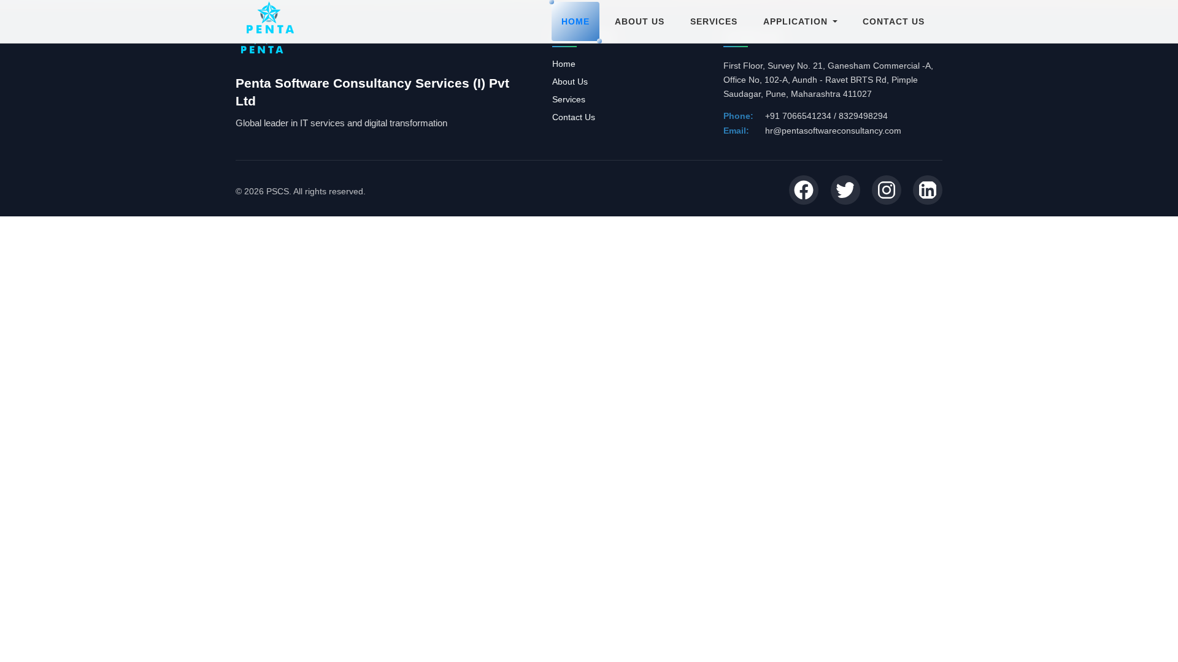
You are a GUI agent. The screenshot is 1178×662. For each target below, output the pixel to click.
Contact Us (573, 117)
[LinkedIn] (927, 191)
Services (568, 99)
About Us (570, 81)
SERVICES (713, 21)
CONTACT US (894, 21)
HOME (575, 21)
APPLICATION (795, 21)
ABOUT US (639, 21)
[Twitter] (845, 191)
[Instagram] (886, 191)
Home (564, 64)
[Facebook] (803, 191)
